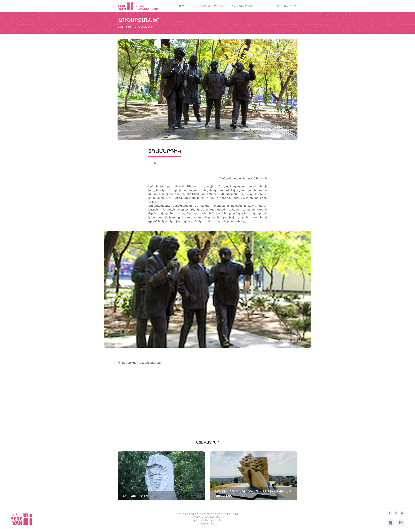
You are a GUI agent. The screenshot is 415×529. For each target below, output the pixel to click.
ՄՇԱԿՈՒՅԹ (202, 6)
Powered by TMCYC (207, 524)
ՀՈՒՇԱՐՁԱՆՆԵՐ (144, 26)
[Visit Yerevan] (127, 6)
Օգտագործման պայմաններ (207, 520)
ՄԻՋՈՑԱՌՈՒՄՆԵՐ (242, 6)
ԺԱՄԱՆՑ (220, 6)
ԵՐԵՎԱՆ (184, 6)
